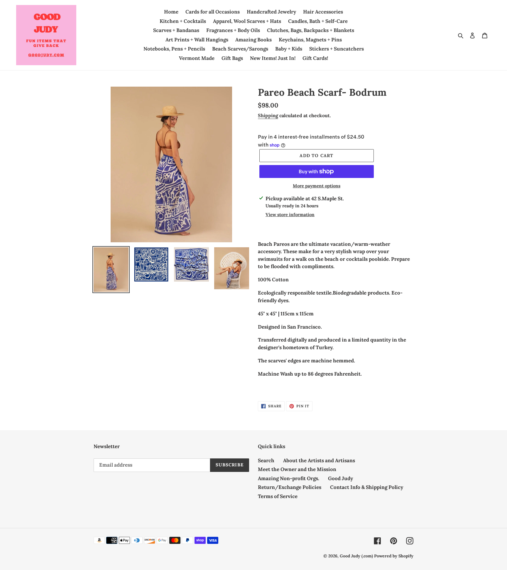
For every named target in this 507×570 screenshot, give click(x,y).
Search (266, 460)
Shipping (268, 115)
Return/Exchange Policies (289, 487)
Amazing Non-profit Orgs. (288, 478)
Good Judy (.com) (356, 556)
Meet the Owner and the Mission (297, 469)
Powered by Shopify (393, 556)
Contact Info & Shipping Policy (366, 487)
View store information (290, 214)
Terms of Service (278, 496)
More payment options (316, 186)
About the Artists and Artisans (319, 460)
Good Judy (340, 478)
